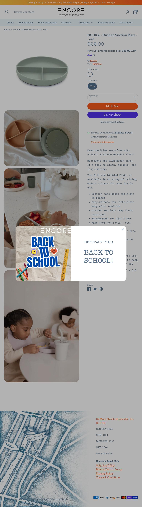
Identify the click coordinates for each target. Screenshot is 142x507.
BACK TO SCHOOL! (98, 256)
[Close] (123, 229)
